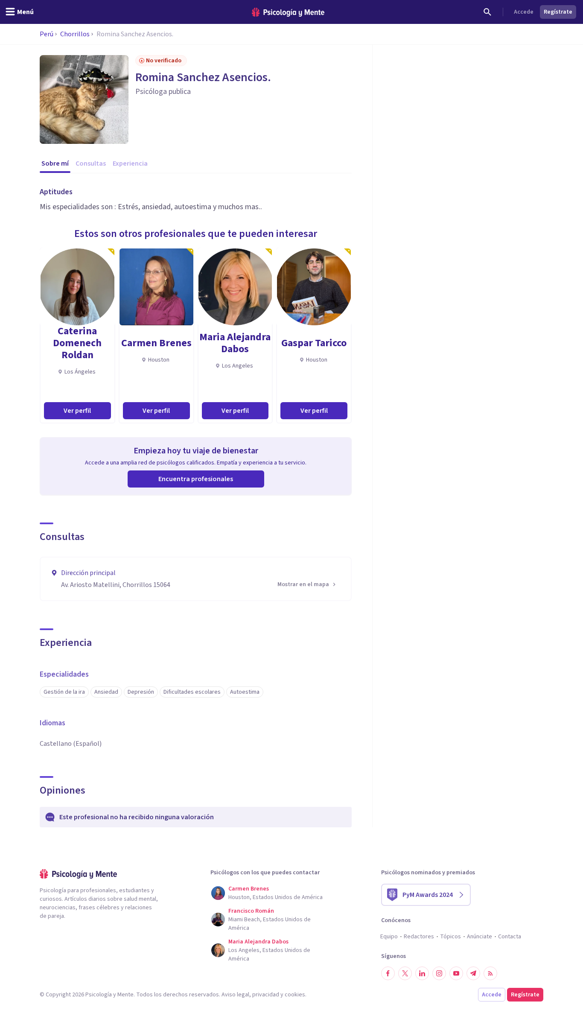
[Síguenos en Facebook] (388, 973)
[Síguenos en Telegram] (473, 973)
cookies (295, 994)
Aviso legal (235, 994)
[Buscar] (487, 11)
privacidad (265, 994)
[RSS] (490, 973)
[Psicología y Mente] (288, 12)
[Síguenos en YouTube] (456, 973)
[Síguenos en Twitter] (405, 973)
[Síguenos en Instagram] (439, 973)
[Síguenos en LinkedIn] (422, 973)
